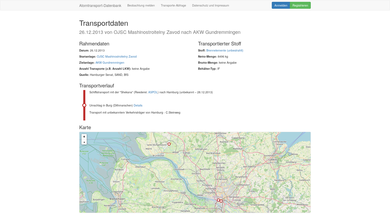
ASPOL (153, 92)
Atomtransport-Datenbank (100, 5)
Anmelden (280, 5)
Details (138, 105)
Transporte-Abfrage (173, 5)
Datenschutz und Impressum (210, 5)
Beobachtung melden (141, 5)
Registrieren (300, 5)
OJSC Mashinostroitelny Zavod (117, 56)
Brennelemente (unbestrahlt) (224, 50)
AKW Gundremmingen (109, 62)
